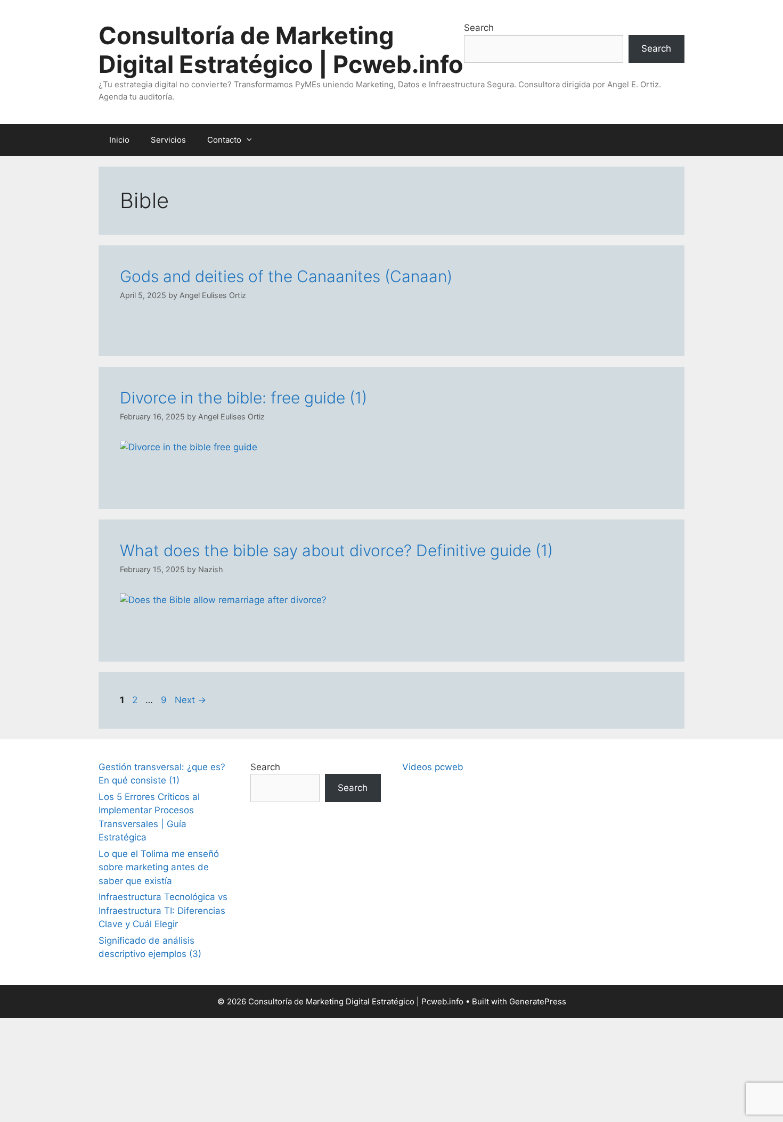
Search (479, 27)
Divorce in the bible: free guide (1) (243, 397)
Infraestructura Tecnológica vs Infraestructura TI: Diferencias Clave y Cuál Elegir (163, 910)
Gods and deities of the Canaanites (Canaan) (286, 276)
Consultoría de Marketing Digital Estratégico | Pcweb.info (281, 50)
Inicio (119, 140)
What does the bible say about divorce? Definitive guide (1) (336, 550)
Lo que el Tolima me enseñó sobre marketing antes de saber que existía (159, 867)
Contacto (224, 140)
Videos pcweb (432, 767)
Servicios (168, 140)
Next (190, 700)
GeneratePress (537, 1001)
